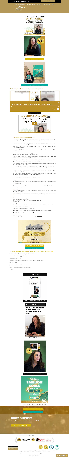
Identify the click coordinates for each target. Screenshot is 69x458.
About (38, 455)
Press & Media (34, 455)
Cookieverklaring (40, 455)
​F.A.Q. (31, 455)
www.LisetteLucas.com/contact (18, 201)
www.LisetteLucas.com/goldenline (46, 210)
